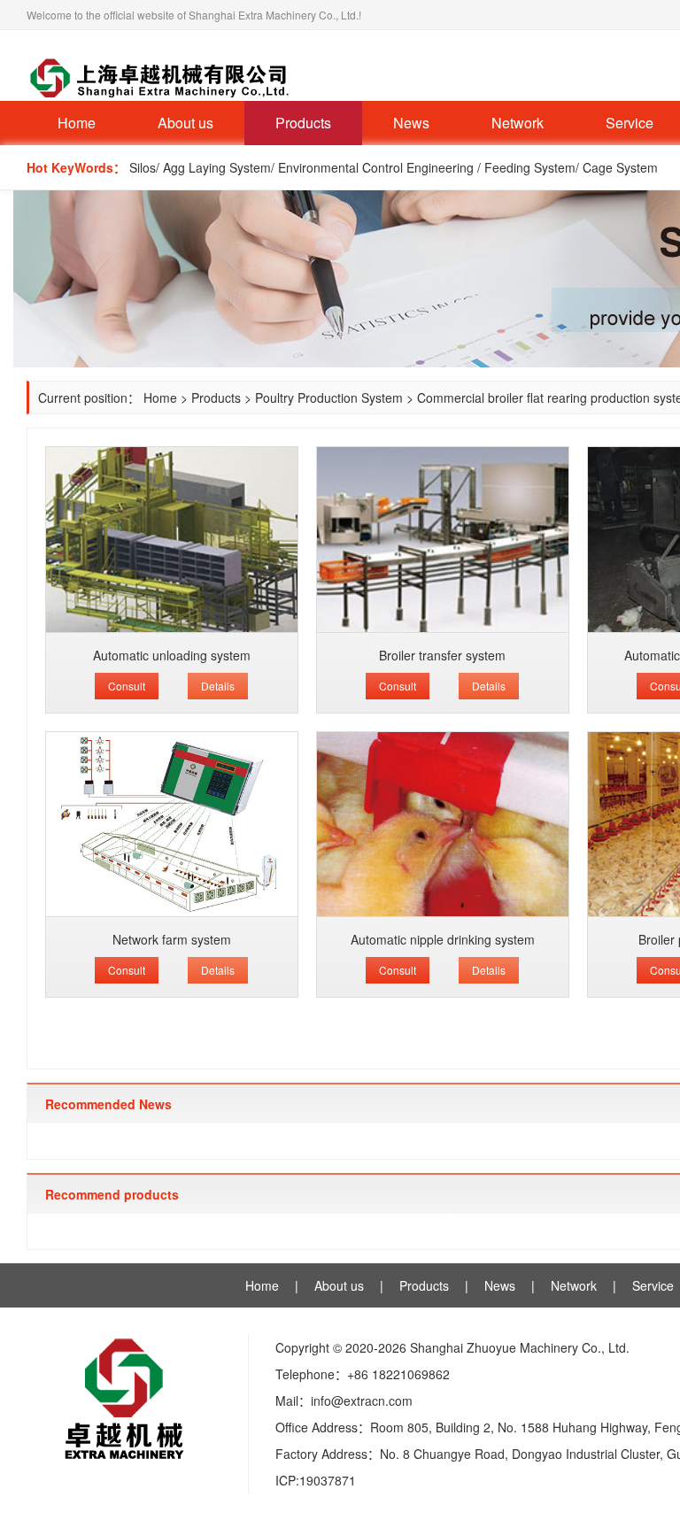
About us (185, 122)
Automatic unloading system (172, 655)
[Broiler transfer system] (442, 539)
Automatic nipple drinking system (443, 939)
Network (517, 122)
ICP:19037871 (315, 1480)
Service (653, 1285)
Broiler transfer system (442, 655)
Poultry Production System (329, 397)
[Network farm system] (171, 824)
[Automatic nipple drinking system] (442, 824)
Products (303, 122)
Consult (126, 685)
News (411, 122)
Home (77, 122)
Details (218, 685)
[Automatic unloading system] (171, 539)
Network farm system (171, 939)
